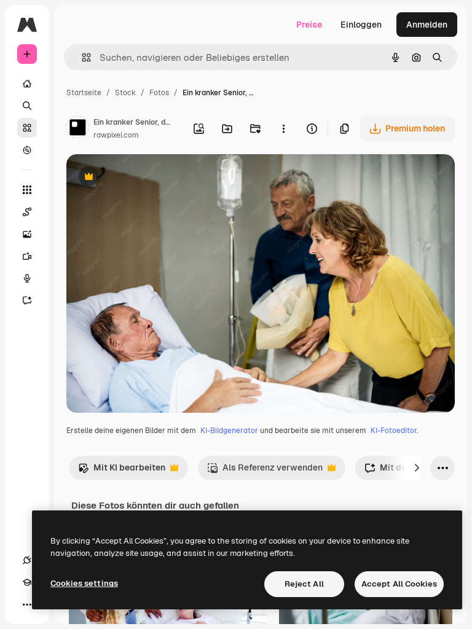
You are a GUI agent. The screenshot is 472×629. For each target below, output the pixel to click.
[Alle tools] (27, 190)
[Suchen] (27, 105)
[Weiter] (417, 468)
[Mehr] (27, 604)
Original (145, 178)
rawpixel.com (116, 135)
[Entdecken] (27, 150)
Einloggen (361, 24)
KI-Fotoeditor (394, 431)
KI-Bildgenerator (229, 431)
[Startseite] (27, 83)
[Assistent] (27, 300)
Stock (125, 93)
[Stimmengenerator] (27, 278)
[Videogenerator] (27, 256)
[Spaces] (27, 212)
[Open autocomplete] (81, 57)
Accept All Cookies (399, 584)
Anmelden (426, 24)
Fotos (159, 93)
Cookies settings (84, 583)
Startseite (83, 93)
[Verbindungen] (27, 560)
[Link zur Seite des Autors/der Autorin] (77, 129)
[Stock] (27, 128)
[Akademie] (27, 582)
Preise (309, 24)
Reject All (304, 584)
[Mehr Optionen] (283, 128)
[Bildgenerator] (27, 234)
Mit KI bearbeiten (121, 471)
